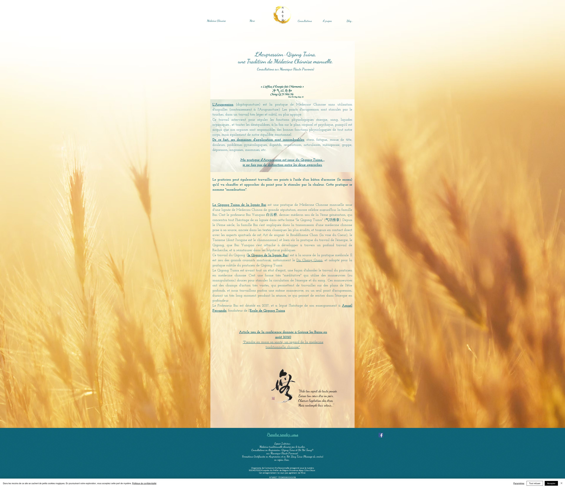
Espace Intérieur (282, 443)
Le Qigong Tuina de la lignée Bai (239, 205)
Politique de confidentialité (144, 483)
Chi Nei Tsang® (305, 450)
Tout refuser (534, 483)
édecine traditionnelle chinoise (276, 446)
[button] (327, 21)
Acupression (274, 456)
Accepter (551, 483)
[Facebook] (381, 435)
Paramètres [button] (518, 483)
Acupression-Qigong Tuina (282, 450)
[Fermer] (561, 483)
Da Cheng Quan (309, 260)
